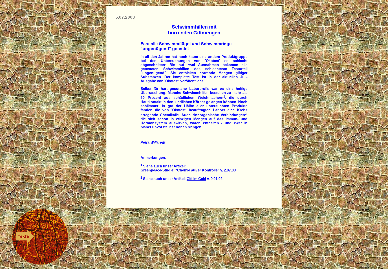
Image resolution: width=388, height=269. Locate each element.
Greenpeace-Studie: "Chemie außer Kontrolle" (180, 170)
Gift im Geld (196, 179)
